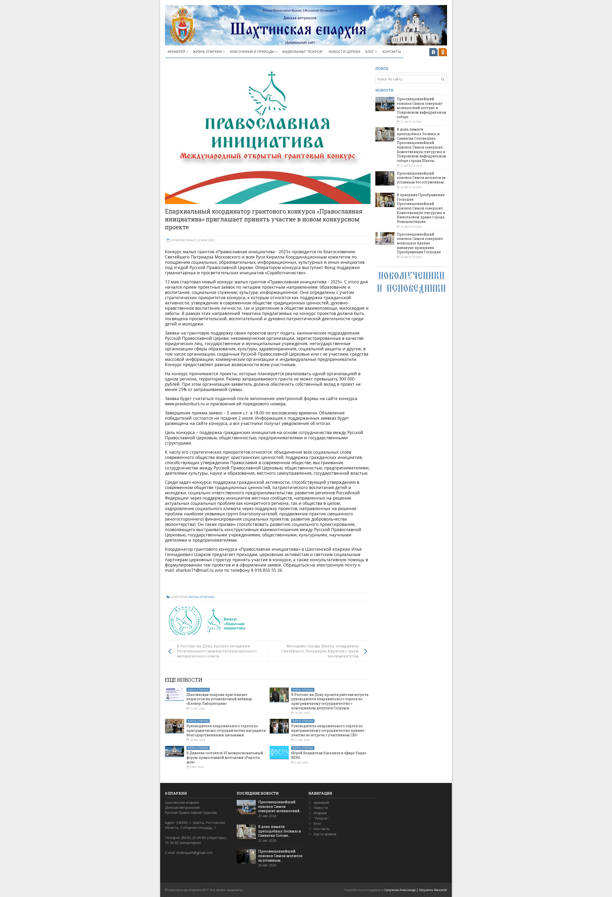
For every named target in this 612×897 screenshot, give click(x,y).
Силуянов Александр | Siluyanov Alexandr (415, 890)
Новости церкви (344, 51)
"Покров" (321, 818)
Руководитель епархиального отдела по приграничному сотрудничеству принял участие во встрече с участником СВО (328, 730)
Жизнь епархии (208, 51)
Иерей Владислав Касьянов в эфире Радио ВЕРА (328, 755)
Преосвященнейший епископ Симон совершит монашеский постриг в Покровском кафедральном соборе (421, 108)
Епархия (320, 813)
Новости (321, 807)
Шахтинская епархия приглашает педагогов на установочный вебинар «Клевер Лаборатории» (219, 699)
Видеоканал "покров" (302, 51)
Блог (370, 51)
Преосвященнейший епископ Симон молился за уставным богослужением (421, 177)
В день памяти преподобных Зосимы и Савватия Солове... (279, 831)
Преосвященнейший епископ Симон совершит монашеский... (280, 806)
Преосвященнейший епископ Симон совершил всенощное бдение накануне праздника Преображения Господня (420, 243)
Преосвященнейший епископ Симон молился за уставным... (280, 855)
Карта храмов (325, 834)
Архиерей (177, 51)
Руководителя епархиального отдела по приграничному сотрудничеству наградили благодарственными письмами (226, 730)
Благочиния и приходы (252, 51)
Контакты (391, 51)
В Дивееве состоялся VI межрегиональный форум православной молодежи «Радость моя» (224, 757)
